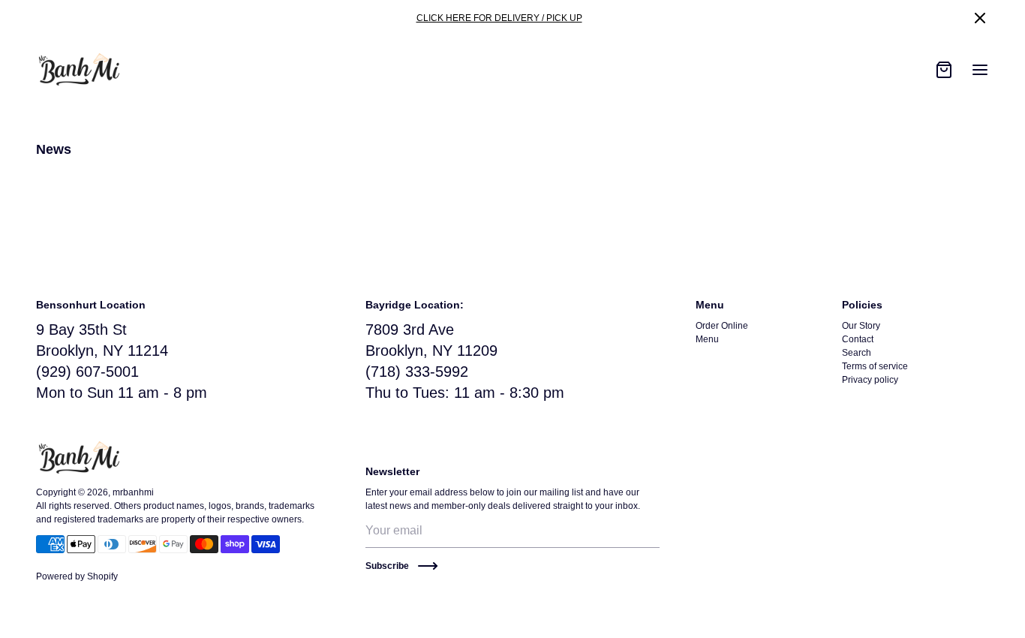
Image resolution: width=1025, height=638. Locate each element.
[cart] (944, 70)
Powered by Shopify (77, 576)
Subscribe (387, 566)
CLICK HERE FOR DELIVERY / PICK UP (499, 18)
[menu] (980, 70)
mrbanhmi (133, 492)
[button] (980, 18)
